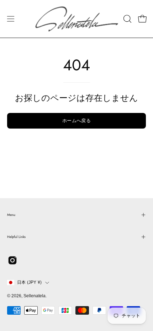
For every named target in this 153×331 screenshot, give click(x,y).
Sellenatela (34, 295)
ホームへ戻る (76, 120)
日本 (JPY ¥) (29, 282)
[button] (127, 19)
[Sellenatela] (76, 18)
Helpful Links (16, 236)
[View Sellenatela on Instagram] (12, 260)
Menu (11, 214)
